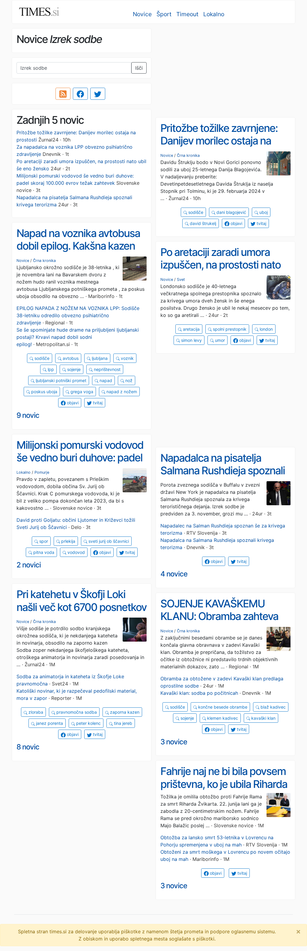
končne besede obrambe (222, 706)
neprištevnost (107, 369)
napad (105, 380)
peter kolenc (88, 723)
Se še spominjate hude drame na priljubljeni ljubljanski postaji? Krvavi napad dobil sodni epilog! (77, 337)
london (265, 329)
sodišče (195, 212)
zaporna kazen (124, 712)
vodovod (75, 552)
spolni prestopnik (229, 329)
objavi (235, 223)
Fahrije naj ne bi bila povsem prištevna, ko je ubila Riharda (223, 777)
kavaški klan (263, 718)
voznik (127, 358)
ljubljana (99, 358)
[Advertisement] (225, 71)
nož (128, 380)
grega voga (81, 391)
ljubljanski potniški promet (60, 380)
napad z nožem (121, 391)
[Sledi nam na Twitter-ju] (97, 94)
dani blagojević (230, 212)
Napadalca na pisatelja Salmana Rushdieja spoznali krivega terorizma (222, 470)
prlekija (67, 541)
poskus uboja (43, 391)
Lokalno (213, 14)
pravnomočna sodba (76, 712)
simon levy (191, 340)
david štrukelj (202, 223)
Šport (163, 14)
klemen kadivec (222, 718)
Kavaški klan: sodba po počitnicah (199, 693)
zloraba (35, 712)
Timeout (187, 14)
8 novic (27, 747)
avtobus (70, 358)
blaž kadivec (272, 706)
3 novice (173, 741)
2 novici (28, 565)
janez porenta (49, 723)
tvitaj (260, 223)
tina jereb (122, 723)
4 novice (173, 574)
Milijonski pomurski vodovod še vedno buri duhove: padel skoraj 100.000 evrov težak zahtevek (79, 464)
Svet (181, 279)
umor (219, 340)
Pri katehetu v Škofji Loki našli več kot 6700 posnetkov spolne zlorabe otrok (81, 607)
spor (43, 541)
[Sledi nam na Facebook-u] (80, 94)
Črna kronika (188, 155)
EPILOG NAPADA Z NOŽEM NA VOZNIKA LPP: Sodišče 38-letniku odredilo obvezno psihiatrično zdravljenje (77, 315)
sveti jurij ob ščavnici (108, 541)
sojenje (73, 369)
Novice (142, 14)
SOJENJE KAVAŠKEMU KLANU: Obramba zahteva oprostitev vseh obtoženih (219, 616)
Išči (139, 68)
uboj (263, 212)
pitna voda (43, 552)
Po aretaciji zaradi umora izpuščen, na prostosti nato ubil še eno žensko (220, 265)
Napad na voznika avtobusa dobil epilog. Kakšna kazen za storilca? (78, 246)
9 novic (27, 415)
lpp (50, 369)
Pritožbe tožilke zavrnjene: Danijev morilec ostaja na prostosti (219, 141)
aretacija (191, 329)
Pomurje (41, 472)
